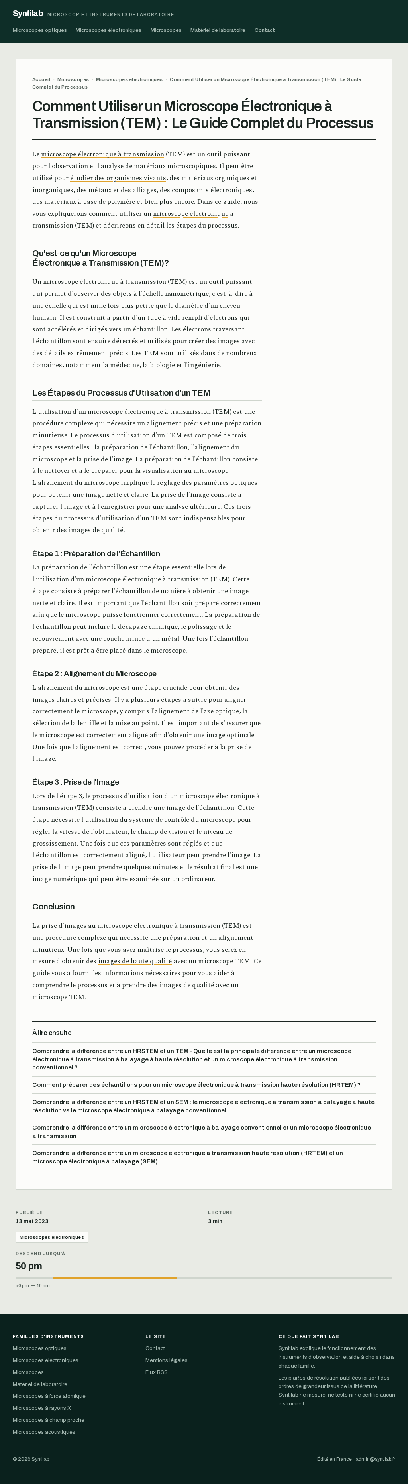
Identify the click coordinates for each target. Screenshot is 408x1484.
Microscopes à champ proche (48, 1420)
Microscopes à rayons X (42, 1408)
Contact (265, 30)
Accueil (41, 79)
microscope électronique (190, 214)
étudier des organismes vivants (118, 178)
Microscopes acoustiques (44, 1432)
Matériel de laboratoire (217, 30)
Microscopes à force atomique (49, 1396)
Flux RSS (156, 1372)
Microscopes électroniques (108, 30)
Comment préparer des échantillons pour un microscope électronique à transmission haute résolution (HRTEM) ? (196, 1085)
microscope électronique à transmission (102, 154)
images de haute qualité (135, 961)
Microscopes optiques (40, 30)
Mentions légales (166, 1360)
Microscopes (166, 30)
